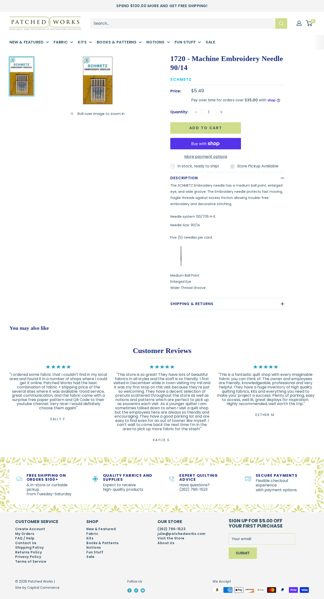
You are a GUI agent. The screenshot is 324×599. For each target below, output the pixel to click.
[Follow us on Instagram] (136, 590)
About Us (166, 543)
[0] (309, 23)
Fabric (61, 42)
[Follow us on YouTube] (143, 590)
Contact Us (26, 543)
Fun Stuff (185, 42)
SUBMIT (243, 553)
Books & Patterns (117, 42)
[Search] (281, 23)
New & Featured (26, 42)
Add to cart (205, 128)
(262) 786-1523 (171, 529)
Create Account (30, 529)
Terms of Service (30, 561)
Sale (210, 42)
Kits (82, 42)
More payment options (205, 156)
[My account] (299, 23)
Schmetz (181, 79)
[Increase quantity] (221, 112)
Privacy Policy (28, 557)
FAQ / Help (25, 538)
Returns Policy (28, 552)
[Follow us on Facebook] (129, 590)
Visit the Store (171, 538)
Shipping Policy (29, 547)
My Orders (24, 534)
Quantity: (179, 112)
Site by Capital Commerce (37, 587)
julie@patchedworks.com (181, 534)
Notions (155, 42)
